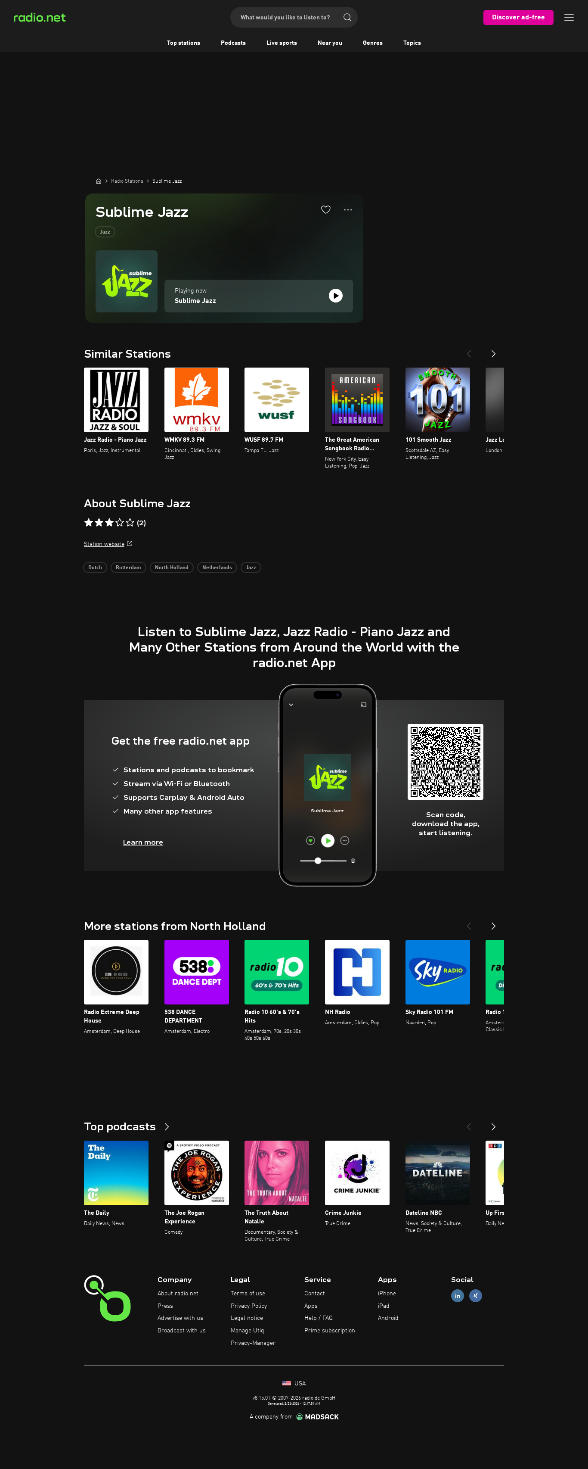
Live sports (281, 43)
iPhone (387, 1294)
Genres (373, 43)
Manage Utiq (247, 1331)
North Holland (172, 568)
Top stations (183, 43)
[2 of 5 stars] (99, 523)
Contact (314, 1294)
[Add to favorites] (326, 209)
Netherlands (217, 568)
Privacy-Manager (253, 1343)
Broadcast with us (182, 1331)
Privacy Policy (249, 1306)
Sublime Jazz (195, 301)
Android (388, 1318)
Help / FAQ (318, 1318)
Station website (104, 544)
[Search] (347, 17)
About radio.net (178, 1294)
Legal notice (247, 1318)
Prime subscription (329, 1331)
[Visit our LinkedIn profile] (457, 1295)
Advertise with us (180, 1318)
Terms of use (248, 1294)
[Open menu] (569, 17)
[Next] (493, 350)
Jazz (105, 232)
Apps (311, 1306)
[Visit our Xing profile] (475, 1295)
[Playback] (336, 296)
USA (299, 1384)
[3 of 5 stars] (109, 523)
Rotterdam (128, 568)
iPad (384, 1306)
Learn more (143, 842)
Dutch (95, 568)
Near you (330, 43)
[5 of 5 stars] (130, 523)
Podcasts (233, 43)
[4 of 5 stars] (120, 523)
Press (165, 1306)
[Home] (98, 181)
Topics (412, 43)
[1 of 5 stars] (89, 523)
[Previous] (468, 350)
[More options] (348, 210)
